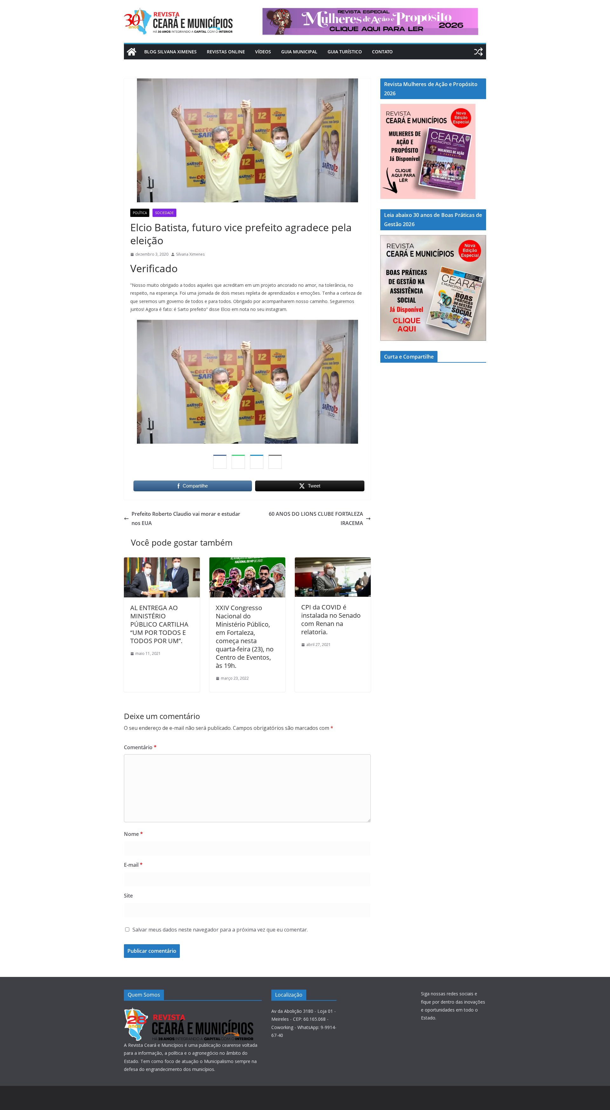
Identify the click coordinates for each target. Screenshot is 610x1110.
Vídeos (263, 52)
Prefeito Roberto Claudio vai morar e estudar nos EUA (186, 518)
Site (128, 895)
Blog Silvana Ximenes (170, 52)
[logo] (188, 1011)
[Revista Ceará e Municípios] (131, 51)
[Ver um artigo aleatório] (478, 51)
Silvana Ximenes (190, 254)
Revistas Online (226, 52)
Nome (133, 834)
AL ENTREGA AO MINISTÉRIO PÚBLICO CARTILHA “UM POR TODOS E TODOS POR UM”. (159, 624)
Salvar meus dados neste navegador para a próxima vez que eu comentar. (220, 929)
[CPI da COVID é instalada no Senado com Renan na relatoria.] (333, 561)
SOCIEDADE (164, 213)
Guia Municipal (299, 52)
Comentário (140, 747)
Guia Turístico (345, 52)
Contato (382, 52)
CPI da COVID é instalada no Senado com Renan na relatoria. (331, 619)
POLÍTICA (140, 213)
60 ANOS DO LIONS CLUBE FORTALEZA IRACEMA (316, 518)
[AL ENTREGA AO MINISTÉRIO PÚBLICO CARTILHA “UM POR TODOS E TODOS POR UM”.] (162, 561)
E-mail (133, 864)
